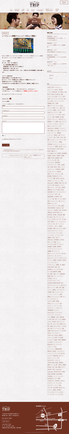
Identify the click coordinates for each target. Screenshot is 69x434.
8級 (53, 198)
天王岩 (58, 148)
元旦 (53, 367)
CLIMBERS (56, 196)
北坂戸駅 (40, 149)
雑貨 (63, 328)
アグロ (59, 319)
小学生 (59, 114)
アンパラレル (60, 244)
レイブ (54, 353)
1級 (53, 185)
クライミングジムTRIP (52, 96)
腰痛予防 (55, 271)
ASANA (53, 155)
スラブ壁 (64, 219)
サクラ (54, 323)
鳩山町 (60, 226)
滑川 (53, 103)
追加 (58, 130)
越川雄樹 (53, 374)
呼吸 (54, 178)
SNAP (64, 228)
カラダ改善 (60, 337)
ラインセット (62, 128)
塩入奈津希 (55, 387)
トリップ (24, 149)
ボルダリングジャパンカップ (54, 285)
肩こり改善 (50, 273)
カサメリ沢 (50, 387)
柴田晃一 (61, 335)
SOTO (49, 221)
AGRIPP (54, 321)
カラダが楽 (50, 342)
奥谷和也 (61, 362)
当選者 (49, 157)
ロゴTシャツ (50, 210)
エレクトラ (50, 355)
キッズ (57, 105)
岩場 (48, 201)
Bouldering (6, 149)
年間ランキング (51, 173)
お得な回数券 (59, 374)
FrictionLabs (50, 371)
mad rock (62, 178)
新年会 (57, 178)
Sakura (51, 217)
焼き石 (64, 260)
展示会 (49, 151)
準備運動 (49, 251)
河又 (58, 358)
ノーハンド (50, 294)
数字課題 (49, 176)
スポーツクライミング (52, 205)
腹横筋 (59, 271)
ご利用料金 (57, 10)
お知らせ (55, 36)
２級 (59, 135)
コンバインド (50, 305)
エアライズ (50, 223)
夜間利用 (59, 246)
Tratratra (56, 335)
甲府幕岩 (49, 155)
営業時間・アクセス (49, 10)
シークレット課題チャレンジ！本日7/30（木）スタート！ (56, 64)
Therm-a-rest (50, 335)
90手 (60, 287)
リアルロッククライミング (15, 155)
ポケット (55, 278)
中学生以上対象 (51, 362)
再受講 (57, 301)
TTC (64, 107)
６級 (62, 173)
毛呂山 (11, 151)
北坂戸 (49, 98)
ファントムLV (59, 232)
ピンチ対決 (54, 337)
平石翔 (63, 371)
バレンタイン (54, 203)
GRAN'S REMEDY (51, 207)
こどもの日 (63, 326)
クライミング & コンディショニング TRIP (34, 4)
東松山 (9, 151)
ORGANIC (57, 380)
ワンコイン (56, 310)
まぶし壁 (54, 160)
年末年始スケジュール (57, 176)
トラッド (49, 160)
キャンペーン (50, 135)
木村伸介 (63, 187)
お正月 (57, 317)
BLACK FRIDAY (56, 212)
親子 (48, 326)
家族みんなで (63, 323)
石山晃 (49, 374)
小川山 (61, 137)
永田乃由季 (50, 192)
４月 (56, 187)
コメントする (6, 145)
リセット (63, 135)
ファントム (50, 353)
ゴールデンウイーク (52, 164)
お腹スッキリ (56, 273)
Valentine (49, 180)
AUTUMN (64, 210)
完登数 (49, 330)
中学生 (63, 114)
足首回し (54, 351)
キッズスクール (53, 126)
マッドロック (61, 223)
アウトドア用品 (56, 189)
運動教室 (64, 339)
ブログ (28, 10)
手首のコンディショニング (53, 303)
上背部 (51, 167)
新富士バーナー (54, 221)
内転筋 (54, 260)
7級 (59, 267)
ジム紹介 (23, 10)
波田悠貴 (57, 157)
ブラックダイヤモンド (61, 192)
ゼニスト (49, 358)
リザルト (56, 123)
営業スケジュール (51, 105)
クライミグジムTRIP (52, 244)
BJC (62, 282)
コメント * (4, 121)
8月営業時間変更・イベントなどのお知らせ (56, 57)
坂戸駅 (54, 214)
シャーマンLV (50, 235)
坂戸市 (52, 87)
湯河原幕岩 (57, 162)
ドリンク (49, 198)
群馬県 (62, 169)
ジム (52, 98)
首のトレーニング (51, 287)
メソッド (55, 376)
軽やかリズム (62, 387)
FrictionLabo (58, 369)
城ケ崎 (64, 198)
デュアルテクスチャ (52, 280)
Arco (48, 323)
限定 (56, 267)
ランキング (63, 144)
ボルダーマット (51, 255)
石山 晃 (55, 223)
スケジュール (59, 228)
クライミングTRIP (51, 219)
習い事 (52, 157)
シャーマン (60, 230)
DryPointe (58, 207)
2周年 (59, 167)
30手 (49, 130)
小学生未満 (59, 214)
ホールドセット (54, 262)
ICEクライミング (60, 321)
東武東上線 (54, 91)
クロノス (61, 139)
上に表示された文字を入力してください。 (12, 139)
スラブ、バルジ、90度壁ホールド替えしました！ (33, 156)
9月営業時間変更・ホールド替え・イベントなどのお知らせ (56, 39)
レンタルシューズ (54, 139)
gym (65, 98)
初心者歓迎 (50, 228)
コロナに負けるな (61, 353)
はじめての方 (16, 10)
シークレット (50, 123)
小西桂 (58, 378)
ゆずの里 (64, 330)
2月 (56, 319)
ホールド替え (50, 101)
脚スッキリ (53, 276)
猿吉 (53, 319)
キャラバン (50, 389)
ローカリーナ (58, 314)
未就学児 (59, 171)
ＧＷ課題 (49, 292)
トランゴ (56, 385)
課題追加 (49, 121)
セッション (53, 132)
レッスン (63, 201)
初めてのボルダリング (56, 330)
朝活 (60, 385)
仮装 (56, 198)
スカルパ (49, 321)
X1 (60, 342)
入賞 (65, 139)
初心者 (60, 146)
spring (61, 105)
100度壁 (59, 153)
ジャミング (50, 178)
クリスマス (50, 137)
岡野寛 (64, 364)
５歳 (59, 194)
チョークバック (51, 146)
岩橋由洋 (49, 237)
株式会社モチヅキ (51, 344)
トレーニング (63, 130)
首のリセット (64, 285)
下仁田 (57, 137)
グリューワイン (51, 314)
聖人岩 (62, 148)
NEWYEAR (50, 214)
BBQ (60, 182)
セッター (49, 117)
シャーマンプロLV (59, 394)
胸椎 (64, 214)
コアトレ (49, 289)
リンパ (49, 298)
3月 (51, 323)
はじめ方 (58, 326)
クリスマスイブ (58, 312)
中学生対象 (50, 376)
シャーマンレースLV (58, 235)
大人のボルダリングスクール (54, 360)
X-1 (55, 305)
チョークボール (51, 162)
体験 (57, 287)
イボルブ (59, 110)
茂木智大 (59, 389)
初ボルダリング (62, 119)
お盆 (60, 210)
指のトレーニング (51, 253)
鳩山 (61, 107)
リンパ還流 (59, 294)
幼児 (56, 194)
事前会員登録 (50, 196)
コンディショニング (40, 10)
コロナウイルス (51, 169)
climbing (9, 149)
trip (12, 149)
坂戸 (64, 96)
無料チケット (54, 151)
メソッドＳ (60, 376)
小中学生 (62, 239)
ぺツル (49, 132)
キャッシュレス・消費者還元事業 (55, 348)
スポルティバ (59, 308)
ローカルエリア (62, 221)
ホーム (11, 10)
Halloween (57, 185)
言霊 (53, 292)
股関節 (56, 146)
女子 (58, 323)
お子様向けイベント (52, 269)
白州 (48, 328)
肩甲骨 (55, 167)
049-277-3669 (8, 418)
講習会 (55, 135)
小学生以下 (59, 260)
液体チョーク (53, 130)
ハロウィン (61, 123)
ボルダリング (28, 149)
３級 (58, 160)
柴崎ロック (50, 364)
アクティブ (56, 251)
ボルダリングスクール (52, 230)
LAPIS (53, 369)
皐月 (51, 328)
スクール (32, 10)
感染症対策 (55, 355)
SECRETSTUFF (57, 371)
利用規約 (64, 319)
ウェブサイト (5, 115)
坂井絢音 (56, 128)
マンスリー (61, 101)
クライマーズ (50, 248)
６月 (57, 219)
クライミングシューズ (52, 114)
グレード (56, 101)
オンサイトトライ (54, 201)
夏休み (54, 389)
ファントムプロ (51, 392)
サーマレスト (59, 344)
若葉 (53, 117)
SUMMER (56, 210)
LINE (53, 237)
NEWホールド (50, 112)
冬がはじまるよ (51, 312)
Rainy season (50, 182)
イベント (15, 149)
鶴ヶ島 (18, 151)
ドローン (49, 337)
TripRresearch (51, 128)
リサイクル (50, 110)
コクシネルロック (56, 333)
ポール (55, 248)
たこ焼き (49, 319)
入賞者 (56, 103)
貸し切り (64, 253)
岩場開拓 (56, 182)
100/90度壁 (64, 153)
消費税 (60, 142)
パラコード (50, 346)
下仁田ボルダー (51, 380)
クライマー (58, 253)
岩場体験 (49, 103)
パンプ (54, 294)
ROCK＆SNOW (51, 267)
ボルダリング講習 (51, 301)
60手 (61, 196)
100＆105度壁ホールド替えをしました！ (57, 52)
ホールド (60, 248)
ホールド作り (59, 383)
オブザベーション (63, 257)
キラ (54, 192)
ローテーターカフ (57, 328)
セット (58, 242)
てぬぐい (56, 226)
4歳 (48, 167)
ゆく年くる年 (60, 269)
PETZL (63, 110)
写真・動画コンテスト (60, 367)
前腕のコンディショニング (53, 296)
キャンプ (49, 142)
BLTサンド (61, 355)
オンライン (50, 260)
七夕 (62, 207)
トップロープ (60, 276)
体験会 (54, 110)
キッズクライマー (61, 289)
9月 (65, 182)
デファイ (52, 187)
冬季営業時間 (50, 310)
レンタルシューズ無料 (52, 339)
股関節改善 (62, 273)
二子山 (54, 346)
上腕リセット (63, 296)
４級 (54, 137)
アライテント (55, 142)
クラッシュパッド (60, 217)
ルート (49, 262)
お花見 (62, 205)
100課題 (54, 246)
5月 (54, 217)
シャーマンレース (51, 232)
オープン (56, 112)
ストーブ (59, 255)
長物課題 (57, 117)
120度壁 (62, 164)
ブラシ (58, 280)
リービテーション (51, 264)
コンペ (57, 107)
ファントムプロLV (59, 392)
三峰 (59, 205)
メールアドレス (5, 110)
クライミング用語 (51, 107)
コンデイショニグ (59, 292)
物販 (63, 287)
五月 (59, 187)
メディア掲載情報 (51, 317)
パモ (55, 378)
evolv (60, 121)
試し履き (62, 117)
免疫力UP (50, 351)
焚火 (48, 242)
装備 (54, 228)
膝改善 (49, 276)
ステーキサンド (61, 351)
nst (61, 212)
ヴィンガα (59, 305)
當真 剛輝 (50, 246)
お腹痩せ (54, 289)
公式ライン (58, 237)
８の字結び (50, 278)
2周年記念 (50, 189)
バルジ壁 (55, 364)
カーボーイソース (51, 383)
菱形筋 (63, 264)
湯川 (61, 303)
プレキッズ (57, 173)
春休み (51, 326)
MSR (49, 187)
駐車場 (49, 203)
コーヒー (62, 185)
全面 (61, 157)
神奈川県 (49, 369)
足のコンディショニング (53, 257)
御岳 (48, 126)
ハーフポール (56, 342)
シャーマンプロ (51, 394)
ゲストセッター (51, 194)
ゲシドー (54, 358)
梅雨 (48, 139)
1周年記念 (50, 212)
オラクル (49, 185)
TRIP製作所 (57, 169)
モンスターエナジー (34, 149)
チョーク (60, 198)
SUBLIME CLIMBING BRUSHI (54, 282)
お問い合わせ (64, 2)
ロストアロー (50, 385)
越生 (14, 151)
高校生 (56, 362)
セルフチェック (54, 298)
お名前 (3, 105)
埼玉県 (6, 151)
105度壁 (58, 155)
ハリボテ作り (50, 226)
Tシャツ (63, 167)
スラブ (59, 126)
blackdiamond (50, 378)
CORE (59, 339)
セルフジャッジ (56, 144)
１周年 (58, 164)
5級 (65, 137)
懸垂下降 (62, 317)
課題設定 (59, 132)
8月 (63, 182)
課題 (60, 112)
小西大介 (60, 364)
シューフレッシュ (56, 180)
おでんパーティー (51, 308)
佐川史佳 (49, 367)
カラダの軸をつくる (52, 153)
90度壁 (62, 155)
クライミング (19, 149)
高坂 (16, 151)
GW (62, 180)
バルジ (64, 146)
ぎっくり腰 (50, 271)
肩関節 (57, 264)
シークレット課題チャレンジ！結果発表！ (56, 46)
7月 (60, 219)
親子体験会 (56, 239)
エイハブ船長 (53, 242)
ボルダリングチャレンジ (53, 119)
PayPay (62, 189)
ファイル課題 (55, 121)
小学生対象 (50, 144)
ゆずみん (49, 333)
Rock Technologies (52, 148)
